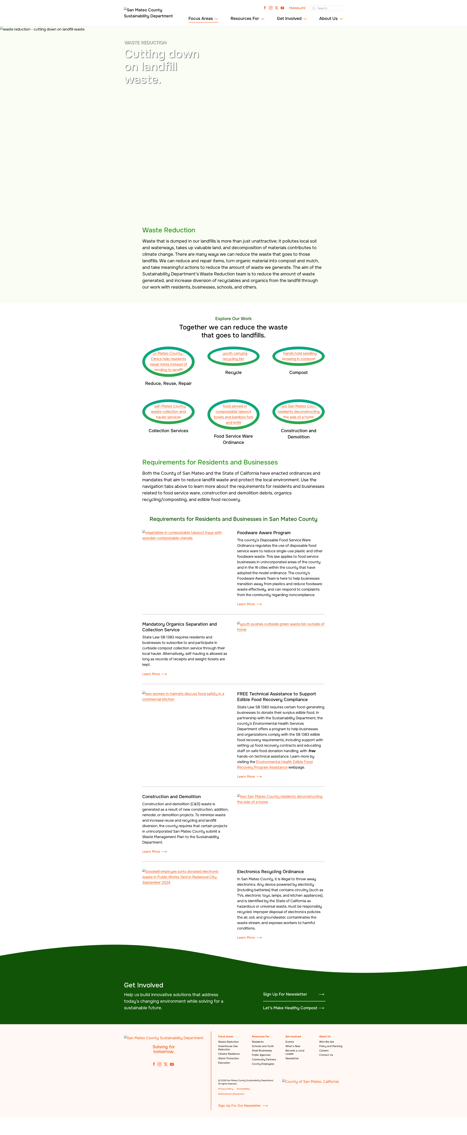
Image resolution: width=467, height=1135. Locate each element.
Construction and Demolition (171, 796)
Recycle (233, 372)
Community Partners (264, 1059)
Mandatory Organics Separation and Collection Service (179, 627)
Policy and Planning (330, 1046)
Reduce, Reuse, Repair (168, 383)
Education (224, 1062)
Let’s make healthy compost (290, 1008)
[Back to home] (150, 14)
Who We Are (326, 1041)
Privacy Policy (225, 1088)
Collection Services (168, 430)
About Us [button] (328, 18)
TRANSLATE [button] (297, 8)
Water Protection (228, 1058)
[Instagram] (271, 7)
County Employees (263, 1063)
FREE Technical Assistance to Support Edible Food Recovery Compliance (276, 696)
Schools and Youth (263, 1046)
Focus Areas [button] (200, 18)
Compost (298, 372)
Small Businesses (262, 1050)
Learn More (246, 604)
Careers (324, 1050)
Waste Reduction (228, 1041)
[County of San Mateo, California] (310, 1081)
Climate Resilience (229, 1053)
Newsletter (292, 1058)
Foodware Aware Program (264, 532)
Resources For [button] (245, 18)
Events (289, 1041)
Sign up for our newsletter (239, 1106)
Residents (258, 1041)
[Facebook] (265, 7)
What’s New (292, 1046)
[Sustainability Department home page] (163, 1038)
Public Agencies (261, 1055)
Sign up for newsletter (285, 994)
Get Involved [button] (289, 18)
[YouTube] (282, 7)
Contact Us (326, 1055)
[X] (277, 7)
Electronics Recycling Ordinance (270, 871)
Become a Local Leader (294, 1052)
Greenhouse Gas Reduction (228, 1047)
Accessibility (243, 1088)
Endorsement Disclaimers (231, 1093)
